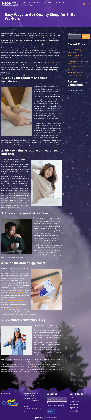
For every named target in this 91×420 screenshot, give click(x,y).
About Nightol (34, 3)
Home (24, 3)
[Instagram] (88, 3)
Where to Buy (27, 5)
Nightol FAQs (61, 3)
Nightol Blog (48, 3)
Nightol (53, 359)
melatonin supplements (16, 293)
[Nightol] (10, 4)
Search (70, 33)
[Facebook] (80, 3)
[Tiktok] (84, 3)
